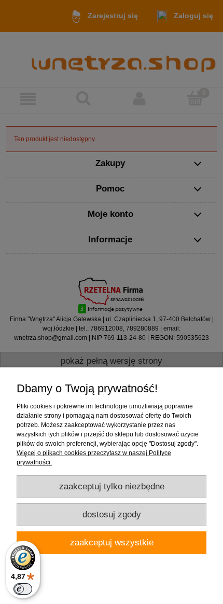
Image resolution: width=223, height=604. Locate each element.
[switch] (22, 589)
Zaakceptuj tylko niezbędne (111, 486)
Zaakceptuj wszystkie (112, 542)
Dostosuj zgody (111, 514)
